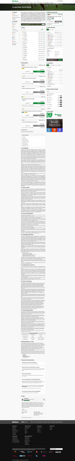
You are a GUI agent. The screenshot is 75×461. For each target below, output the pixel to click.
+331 (43, 47)
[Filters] (44, 29)
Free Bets (51, 429)
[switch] (42, 29)
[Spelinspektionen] (37, 456)
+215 (43, 55)
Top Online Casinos (14, 437)
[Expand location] (19, 24)
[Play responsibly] (15, 456)
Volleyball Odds (14, 434)
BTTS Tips (38, 430)
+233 (39, 45)
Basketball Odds (14, 429)
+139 (43, 43)
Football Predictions (27, 437)
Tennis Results (26, 443)
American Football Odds (15, 430)
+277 (41, 47)
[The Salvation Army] (37, 452)
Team (49, 32)
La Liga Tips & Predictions (25, 139)
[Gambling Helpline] (22, 452)
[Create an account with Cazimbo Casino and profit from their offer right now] (42, 127)
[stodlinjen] (30, 456)
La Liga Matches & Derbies (25, 140)
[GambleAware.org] (51, 452)
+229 (41, 57)
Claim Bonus (39, 71)
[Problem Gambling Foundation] (30, 452)
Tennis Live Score (27, 439)
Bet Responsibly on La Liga (25, 145)
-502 (39, 51)
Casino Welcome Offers (15, 439)
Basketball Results (27, 444)
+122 (39, 57)
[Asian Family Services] (15, 452)
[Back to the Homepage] (15, 1)
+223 (41, 53)
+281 (43, 57)
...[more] (44, 106)
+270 (39, 49)
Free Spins (51, 427)
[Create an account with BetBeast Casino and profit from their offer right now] (42, 73)
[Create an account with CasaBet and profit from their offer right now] (42, 117)
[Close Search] (38, 1)
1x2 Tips (38, 428)
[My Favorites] (58, 1)
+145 (39, 55)
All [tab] (21, 29)
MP (55, 32)
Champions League (27, 427)
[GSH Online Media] (44, 456)
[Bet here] (49, 24)
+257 (41, 49)
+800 (41, 51)
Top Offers (51, 428)
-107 (39, 47)
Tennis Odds (13, 428)
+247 (41, 45)
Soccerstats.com (33, 161)
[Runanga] (44, 452)
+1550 (43, 51)
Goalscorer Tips (39, 429)
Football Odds (14, 427)
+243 (41, 55)
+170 (39, 53)
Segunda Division (14, 29)
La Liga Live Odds (24, 138)
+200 (43, 53)
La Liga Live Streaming (24, 143)
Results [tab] (25, 29)
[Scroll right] (62, 65)
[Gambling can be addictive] (58, 452)
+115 (43, 49)
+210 (39, 43)
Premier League (27, 428)
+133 (43, 45)
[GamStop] (22, 456)
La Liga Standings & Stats (25, 144)
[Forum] (55, 115)
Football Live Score (27, 438)
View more (38, 115)
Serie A (26, 430)
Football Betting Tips (39, 427)
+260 (41, 43)
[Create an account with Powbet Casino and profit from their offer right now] (42, 83)
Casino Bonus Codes (14, 438)
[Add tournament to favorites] (22, 31)
